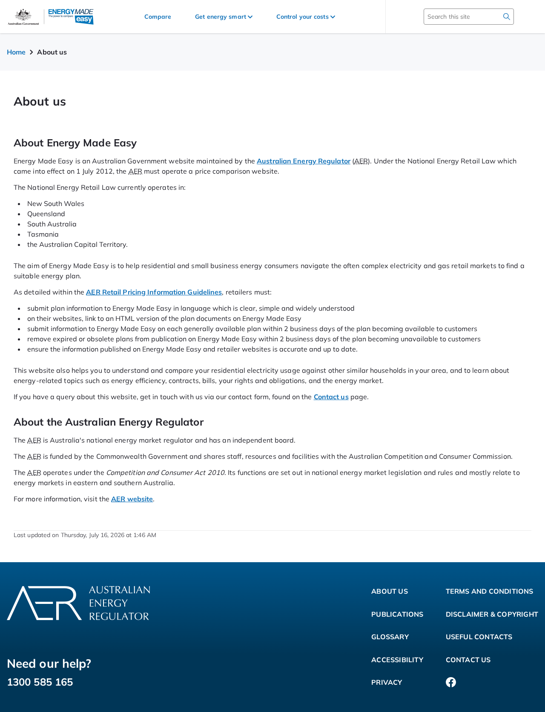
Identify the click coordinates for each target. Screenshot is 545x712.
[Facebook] (451, 682)
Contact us (331, 396)
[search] (506, 16)
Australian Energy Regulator (303, 161)
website (132, 499)
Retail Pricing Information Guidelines (154, 292)
